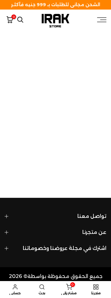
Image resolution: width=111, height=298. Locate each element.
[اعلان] (55, 5)
